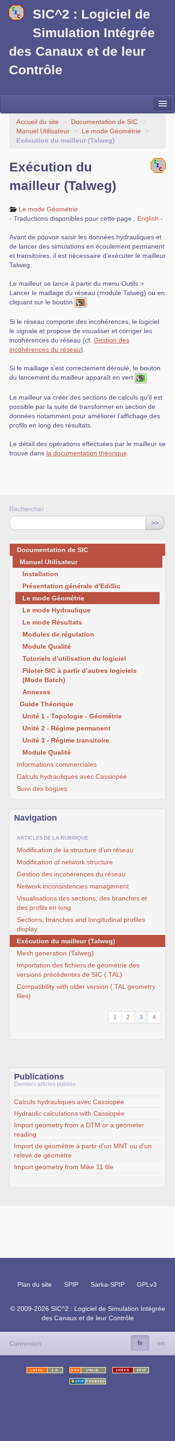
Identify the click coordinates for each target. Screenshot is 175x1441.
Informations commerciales (57, 764)
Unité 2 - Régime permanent (66, 728)
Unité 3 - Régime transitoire (65, 740)
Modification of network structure (65, 862)
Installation (40, 574)
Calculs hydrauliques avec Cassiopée (72, 776)
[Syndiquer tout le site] (87, 1370)
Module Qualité (46, 646)
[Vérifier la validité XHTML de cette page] (44, 1370)
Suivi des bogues (42, 788)
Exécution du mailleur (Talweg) (66, 941)
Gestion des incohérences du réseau (71, 874)
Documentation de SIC (104, 121)
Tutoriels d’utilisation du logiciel (74, 658)
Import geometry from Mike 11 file (63, 1167)
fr (140, 1343)
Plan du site (34, 1284)
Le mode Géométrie (111, 131)
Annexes (36, 692)
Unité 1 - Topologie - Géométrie (72, 716)
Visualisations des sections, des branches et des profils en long (82, 903)
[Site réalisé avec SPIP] (87, 1381)
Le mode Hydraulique (56, 610)
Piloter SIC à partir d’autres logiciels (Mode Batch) (79, 675)
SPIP (71, 1284)
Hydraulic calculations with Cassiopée (69, 1113)
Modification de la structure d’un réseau (75, 850)
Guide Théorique (46, 704)
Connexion (25, 1343)
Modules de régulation (58, 634)
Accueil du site (37, 121)
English (148, 218)
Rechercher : (28, 509)
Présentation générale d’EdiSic (71, 586)
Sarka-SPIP (108, 1284)
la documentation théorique (86, 453)
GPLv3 (147, 1284)
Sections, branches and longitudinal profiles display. (81, 924)
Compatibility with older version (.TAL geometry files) (86, 991)
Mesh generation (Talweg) (55, 953)
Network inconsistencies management (73, 886)
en (161, 1343)
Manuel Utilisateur (43, 131)
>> (155, 522)
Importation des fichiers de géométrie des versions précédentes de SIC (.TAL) (78, 969)
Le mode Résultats (52, 622)
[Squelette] (130, 1370)
